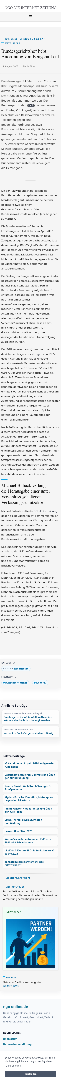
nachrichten (21, 668)
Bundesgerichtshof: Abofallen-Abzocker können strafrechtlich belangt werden (28, 719)
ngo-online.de (15, 1007)
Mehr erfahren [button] (13, 1065)
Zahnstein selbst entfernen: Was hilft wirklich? (24, 863)
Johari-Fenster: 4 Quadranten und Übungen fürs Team (29, 810)
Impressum (10, 1039)
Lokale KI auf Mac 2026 (18, 831)
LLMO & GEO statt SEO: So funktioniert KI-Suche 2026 (30, 852)
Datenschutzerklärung (17, 1044)
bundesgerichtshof (16, 682)
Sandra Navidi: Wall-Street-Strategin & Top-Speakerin (28, 787)
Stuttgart (37, 354)
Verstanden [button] (31, 1074)
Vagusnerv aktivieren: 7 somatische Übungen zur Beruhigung (30, 776)
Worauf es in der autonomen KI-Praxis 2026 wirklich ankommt (28, 841)
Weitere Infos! (11, 986)
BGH (31, 105)
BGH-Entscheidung (45, 511)
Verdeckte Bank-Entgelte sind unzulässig (28, 733)
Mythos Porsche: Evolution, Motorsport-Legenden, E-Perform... (29, 799)
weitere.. (41, 682)
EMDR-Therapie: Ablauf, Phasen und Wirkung (23, 821)
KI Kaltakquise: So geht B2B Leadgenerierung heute (29, 765)
